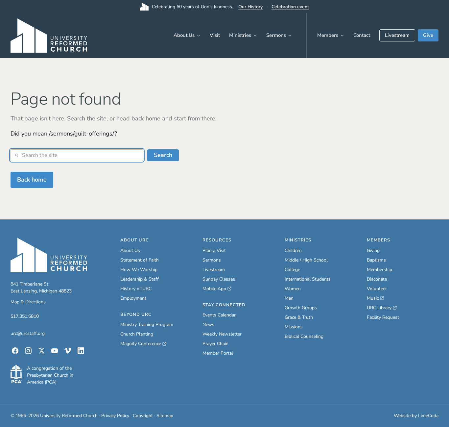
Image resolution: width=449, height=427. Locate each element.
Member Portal (217, 353)
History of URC (136, 289)
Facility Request (383, 317)
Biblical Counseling (304, 336)
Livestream (397, 35)
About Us (184, 35)
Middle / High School (306, 260)
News (208, 324)
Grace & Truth (299, 317)
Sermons (276, 35)
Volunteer (377, 289)
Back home (32, 180)
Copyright (143, 416)
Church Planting (136, 334)
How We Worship (138, 269)
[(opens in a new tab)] (17, 374)
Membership (379, 269)
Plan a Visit (214, 250)
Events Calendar (219, 315)
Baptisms (376, 260)
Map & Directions (28, 302)
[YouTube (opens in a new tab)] (54, 350)
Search (163, 155)
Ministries (240, 35)
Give (428, 35)
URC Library (382, 308)
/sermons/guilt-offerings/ (81, 134)
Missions (294, 327)
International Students (308, 279)
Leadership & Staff (139, 279)
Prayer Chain (215, 343)
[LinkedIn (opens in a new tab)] (80, 350)
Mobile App (216, 289)
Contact (361, 35)
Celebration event (290, 7)
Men (289, 298)
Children (293, 250)
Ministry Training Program (146, 324)
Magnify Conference (141, 343)
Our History (250, 7)
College (292, 269)
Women (293, 289)
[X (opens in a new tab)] (41, 350)
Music (375, 298)
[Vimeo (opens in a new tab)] (67, 350)
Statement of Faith (139, 260)
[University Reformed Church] (49, 255)
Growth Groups (301, 308)
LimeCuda (428, 416)
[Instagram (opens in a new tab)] (28, 350)
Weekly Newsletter (222, 334)
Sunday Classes (218, 279)
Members (327, 35)
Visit (215, 35)
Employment (133, 298)
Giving (373, 250)
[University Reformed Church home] (49, 35)
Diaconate (377, 279)
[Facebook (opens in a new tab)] (15, 350)
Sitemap (164, 416)
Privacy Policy (115, 416)
